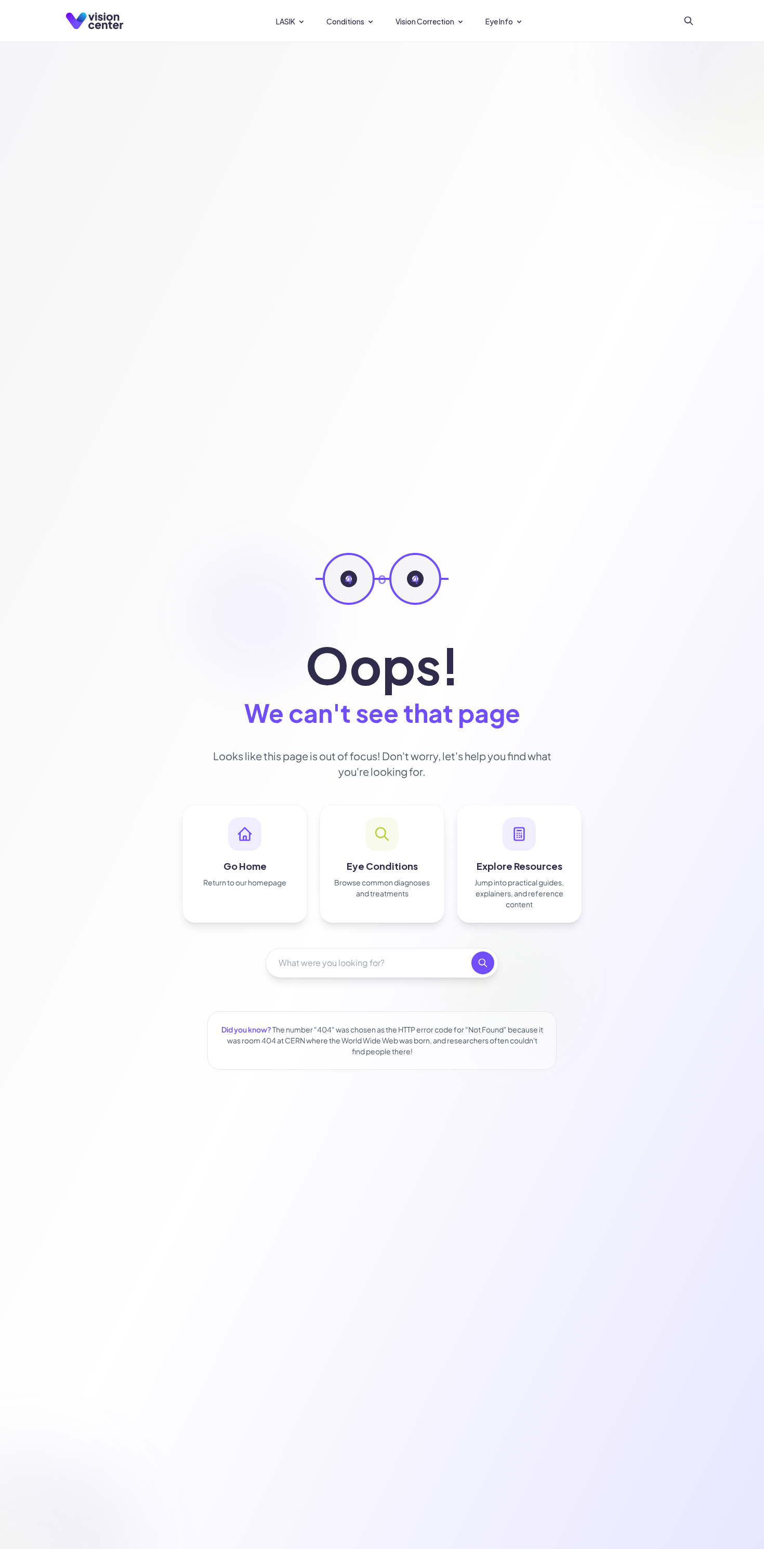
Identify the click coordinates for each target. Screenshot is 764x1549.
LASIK (285, 21)
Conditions (345, 21)
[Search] (688, 20)
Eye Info (499, 21)
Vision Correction (425, 21)
